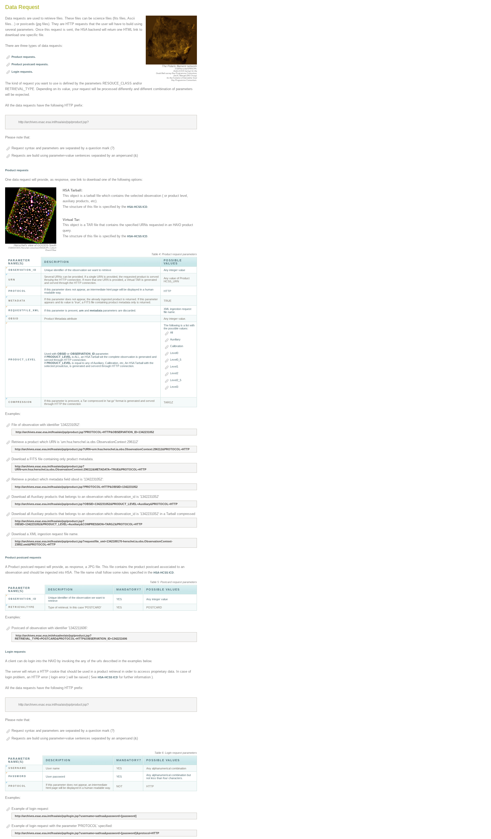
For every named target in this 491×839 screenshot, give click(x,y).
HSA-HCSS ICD (137, 206)
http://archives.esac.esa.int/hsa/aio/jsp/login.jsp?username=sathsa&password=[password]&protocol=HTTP (87, 833)
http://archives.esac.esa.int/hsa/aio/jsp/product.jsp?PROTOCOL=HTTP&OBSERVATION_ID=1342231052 (84, 432)
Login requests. (22, 71)
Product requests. (24, 56)
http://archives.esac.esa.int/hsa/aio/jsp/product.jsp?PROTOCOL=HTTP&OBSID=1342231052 (76, 486)
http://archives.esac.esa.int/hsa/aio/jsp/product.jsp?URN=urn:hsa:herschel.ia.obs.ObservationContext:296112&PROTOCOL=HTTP (102, 449)
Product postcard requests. (30, 64)
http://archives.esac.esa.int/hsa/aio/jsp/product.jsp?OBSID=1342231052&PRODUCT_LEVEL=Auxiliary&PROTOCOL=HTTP (96, 503)
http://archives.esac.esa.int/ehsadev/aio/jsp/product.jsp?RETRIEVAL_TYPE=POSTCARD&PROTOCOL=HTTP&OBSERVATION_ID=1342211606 (71, 637)
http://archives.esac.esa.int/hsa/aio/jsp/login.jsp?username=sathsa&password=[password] (76, 816)
